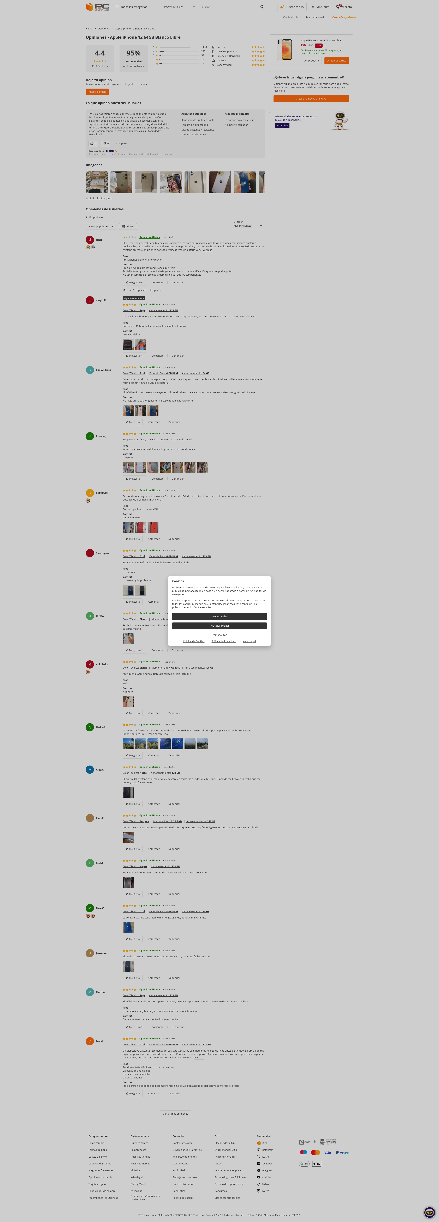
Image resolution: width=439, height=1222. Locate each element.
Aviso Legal (249, 641)
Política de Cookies (194, 641)
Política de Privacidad (224, 641)
